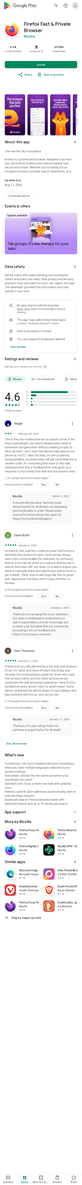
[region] (41, 49)
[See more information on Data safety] (75, 267)
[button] (42, 51)
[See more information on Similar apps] (75, 862)
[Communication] (19, 196)
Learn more (23, 309)
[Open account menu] (75, 5)
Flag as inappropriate (23, 918)
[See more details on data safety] (18, 347)
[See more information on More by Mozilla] (75, 822)
